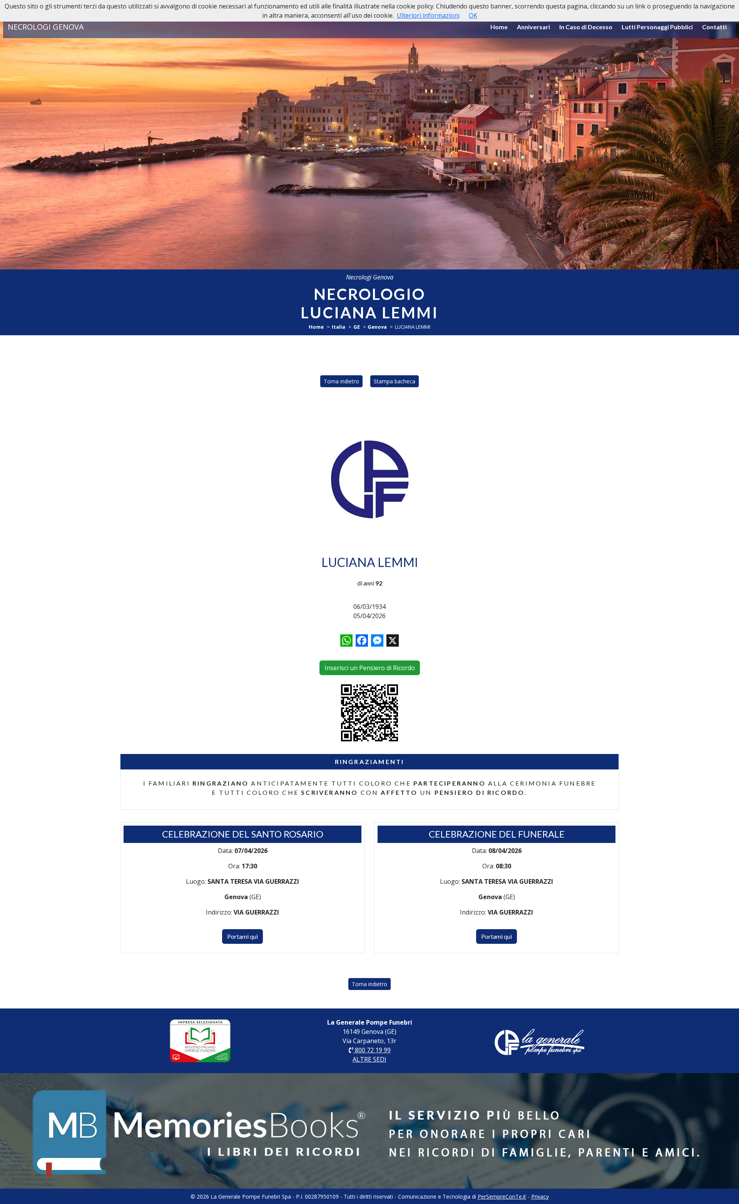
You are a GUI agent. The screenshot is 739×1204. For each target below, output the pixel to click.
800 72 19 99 (372, 1050)
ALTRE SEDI (369, 1059)
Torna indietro (341, 381)
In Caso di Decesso (585, 26)
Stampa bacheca (394, 381)
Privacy (540, 1196)
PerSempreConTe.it (502, 1196)
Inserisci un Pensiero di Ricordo (369, 668)
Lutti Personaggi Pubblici (657, 26)
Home (499, 26)
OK (473, 15)
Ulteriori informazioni (428, 15)
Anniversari (533, 26)
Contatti (714, 26)
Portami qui (242, 936)
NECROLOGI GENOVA (46, 27)
